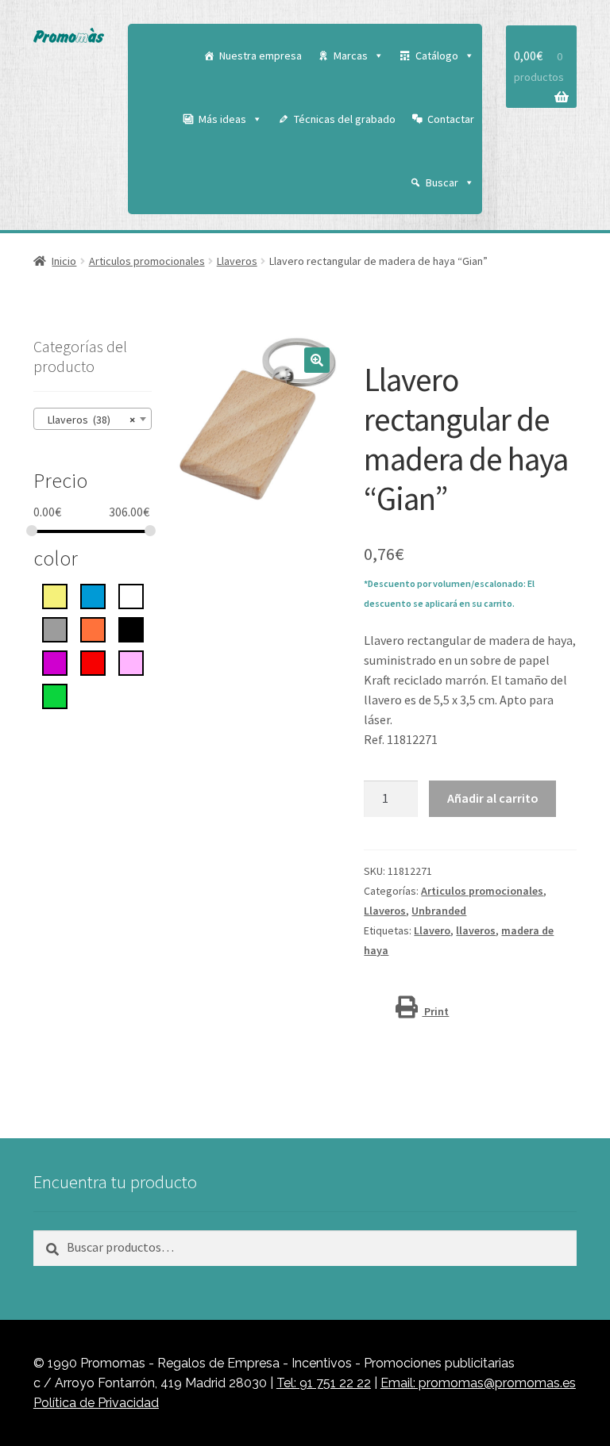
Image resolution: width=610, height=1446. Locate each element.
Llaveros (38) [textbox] (88, 419)
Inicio (64, 261)
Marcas (351, 55)
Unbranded (438, 910)
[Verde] (54, 695)
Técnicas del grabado (345, 119)
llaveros (476, 930)
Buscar (442, 182)
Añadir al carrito (493, 798)
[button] (317, 360)
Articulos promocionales (147, 261)
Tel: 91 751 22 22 (323, 1382)
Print (435, 1011)
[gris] (54, 628)
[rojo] (93, 661)
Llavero (432, 930)
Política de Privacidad (96, 1402)
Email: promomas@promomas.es (478, 1382)
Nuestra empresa (260, 55)
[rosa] (131, 661)
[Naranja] (93, 628)
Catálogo (436, 55)
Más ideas (222, 119)
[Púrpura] (54, 661)
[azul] (93, 595)
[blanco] (131, 595)
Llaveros (237, 261)
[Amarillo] (54, 595)
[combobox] (92, 419)
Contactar (450, 119)
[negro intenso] (131, 628)
